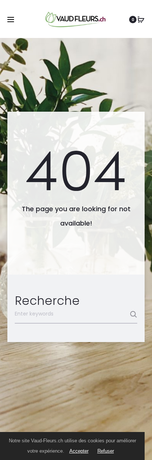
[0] (141, 19)
